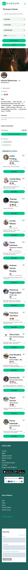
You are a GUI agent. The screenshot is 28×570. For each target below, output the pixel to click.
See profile (14, 171)
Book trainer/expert (14, 134)
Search (14, 45)
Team (4, 503)
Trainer (4, 451)
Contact (4, 465)
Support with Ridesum (9, 467)
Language (6, 544)
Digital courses (7, 456)
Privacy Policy (6, 507)
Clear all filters (14, 40)
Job (3, 500)
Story (4, 505)
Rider (3, 453)
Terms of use (6, 510)
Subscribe (7, 559)
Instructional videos (8, 463)
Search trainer (7, 458)
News (4, 460)
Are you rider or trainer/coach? (11, 551)
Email (4, 536)
